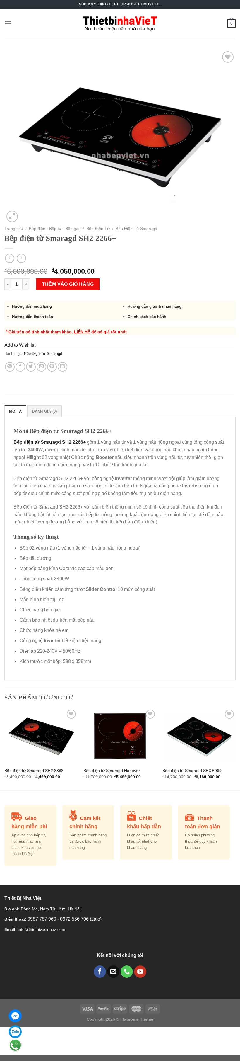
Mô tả (15, 411)
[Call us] (127, 971)
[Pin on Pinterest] (52, 367)
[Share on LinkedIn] (62, 367)
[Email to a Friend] (41, 367)
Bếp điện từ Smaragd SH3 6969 (192, 770)
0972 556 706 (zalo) (81, 919)
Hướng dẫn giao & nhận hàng (154, 306)
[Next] (235, 749)
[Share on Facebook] (20, 367)
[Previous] (4, 749)
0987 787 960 (42, 919)
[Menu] (7, 23)
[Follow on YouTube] (140, 971)
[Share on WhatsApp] (10, 367)
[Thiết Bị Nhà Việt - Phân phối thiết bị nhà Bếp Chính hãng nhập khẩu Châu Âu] (120, 23)
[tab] (15, 411)
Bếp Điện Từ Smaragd (136, 229)
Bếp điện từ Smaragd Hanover (111, 770)
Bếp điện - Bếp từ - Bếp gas (54, 229)
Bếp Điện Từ (98, 229)
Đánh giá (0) (44, 411)
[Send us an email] (113, 971)
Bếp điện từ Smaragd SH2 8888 (34, 770)
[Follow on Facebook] (100, 971)
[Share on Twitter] (31, 367)
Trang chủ (13, 229)
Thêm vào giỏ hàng (68, 284)
